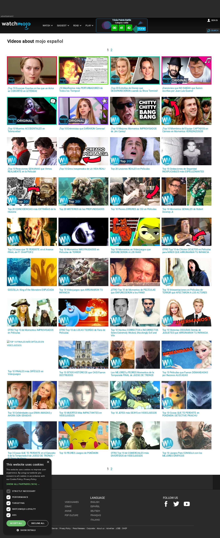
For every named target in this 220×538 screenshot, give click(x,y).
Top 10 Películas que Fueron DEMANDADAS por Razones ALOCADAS (185, 374)
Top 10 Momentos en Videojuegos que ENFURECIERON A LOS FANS (131, 251)
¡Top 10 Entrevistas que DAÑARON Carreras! (82, 128)
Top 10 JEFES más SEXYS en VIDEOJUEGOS (134, 412)
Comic (68, 506)
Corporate (91, 528)
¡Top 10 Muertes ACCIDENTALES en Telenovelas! (26, 130)
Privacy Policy (65, 528)
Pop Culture (71, 515)
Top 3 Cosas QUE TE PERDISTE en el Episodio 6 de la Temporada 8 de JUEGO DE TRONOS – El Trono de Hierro (32, 456)
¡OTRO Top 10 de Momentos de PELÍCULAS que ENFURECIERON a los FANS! (133, 291)
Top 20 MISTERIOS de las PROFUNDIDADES (81, 209)
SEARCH (214, 30)
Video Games (72, 502)
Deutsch (95, 511)
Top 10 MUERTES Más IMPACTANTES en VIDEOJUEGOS (80, 414)
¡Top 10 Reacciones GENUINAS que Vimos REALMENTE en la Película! (30, 170)
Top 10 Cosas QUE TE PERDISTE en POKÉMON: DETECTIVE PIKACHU (180, 414)
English (95, 502)
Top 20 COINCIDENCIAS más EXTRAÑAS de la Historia (32, 210)
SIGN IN (214, 20)
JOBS (118, 528)
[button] (27, 484)
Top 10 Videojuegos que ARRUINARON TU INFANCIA (81, 291)
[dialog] (27, 497)
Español (95, 506)
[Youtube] (187, 504)
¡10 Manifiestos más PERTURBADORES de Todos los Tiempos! (81, 89)
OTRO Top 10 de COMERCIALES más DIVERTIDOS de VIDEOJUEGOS (130, 454)
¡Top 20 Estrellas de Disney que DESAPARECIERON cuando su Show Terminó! (134, 89)
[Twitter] (176, 504)
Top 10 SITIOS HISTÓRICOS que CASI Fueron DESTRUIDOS (82, 374)
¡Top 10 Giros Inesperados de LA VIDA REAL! (82, 168)
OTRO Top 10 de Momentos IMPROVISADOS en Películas (30, 331)
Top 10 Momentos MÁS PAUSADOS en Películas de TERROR (79, 251)
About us (100, 528)
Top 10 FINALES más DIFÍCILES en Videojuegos (25, 373)
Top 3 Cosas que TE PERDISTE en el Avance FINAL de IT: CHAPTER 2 (30, 251)
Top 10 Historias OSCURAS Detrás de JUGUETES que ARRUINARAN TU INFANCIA (185, 331)
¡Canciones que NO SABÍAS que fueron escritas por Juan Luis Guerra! (182, 89)
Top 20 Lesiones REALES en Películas (130, 168)
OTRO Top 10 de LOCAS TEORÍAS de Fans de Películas (82, 331)
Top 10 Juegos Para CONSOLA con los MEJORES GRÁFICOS (182, 454)
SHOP (124, 528)
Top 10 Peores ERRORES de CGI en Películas (134, 209)
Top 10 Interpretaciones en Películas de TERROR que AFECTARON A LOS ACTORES (184, 291)
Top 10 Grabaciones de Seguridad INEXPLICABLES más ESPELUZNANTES (183, 170)
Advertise (110, 528)
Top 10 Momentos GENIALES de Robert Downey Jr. (182, 210)
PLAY (141, 29)
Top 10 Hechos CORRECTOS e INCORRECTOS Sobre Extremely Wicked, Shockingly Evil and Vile (134, 333)
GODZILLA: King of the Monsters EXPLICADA (31, 290)
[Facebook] (166, 504)
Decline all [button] (37, 523)
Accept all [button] (16, 523)
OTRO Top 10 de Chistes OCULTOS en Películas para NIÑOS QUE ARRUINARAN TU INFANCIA (186, 251)
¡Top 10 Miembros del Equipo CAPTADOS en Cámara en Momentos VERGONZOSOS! (185, 130)
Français (96, 515)
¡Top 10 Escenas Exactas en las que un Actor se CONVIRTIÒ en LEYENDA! (31, 89)
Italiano (95, 519)
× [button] (48, 462)
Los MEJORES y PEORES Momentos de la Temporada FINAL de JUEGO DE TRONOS (132, 374)
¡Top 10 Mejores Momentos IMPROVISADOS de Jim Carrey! (134, 130)
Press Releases (79, 528)
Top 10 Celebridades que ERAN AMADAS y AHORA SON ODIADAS (30, 414)
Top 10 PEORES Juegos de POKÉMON (78, 453)
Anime (68, 511)
